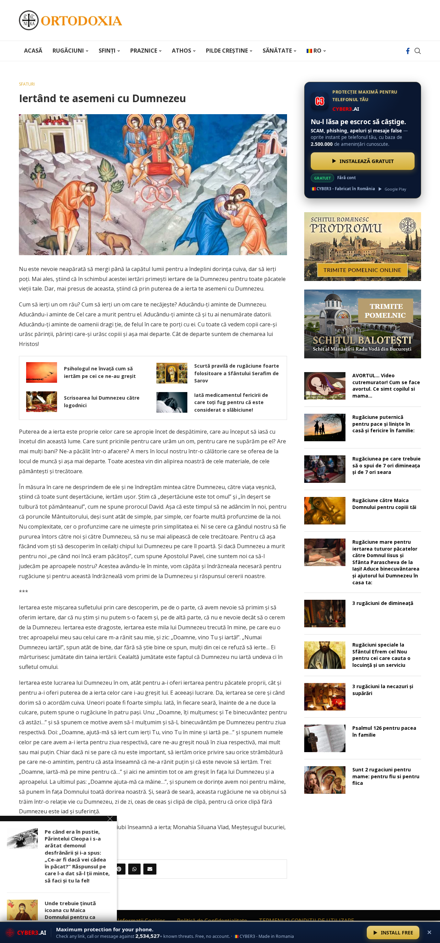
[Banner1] (362, 246)
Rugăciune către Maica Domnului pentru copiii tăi (384, 503)
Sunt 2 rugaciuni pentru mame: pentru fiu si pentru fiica (385, 776)
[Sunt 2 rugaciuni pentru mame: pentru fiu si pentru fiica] (324, 780)
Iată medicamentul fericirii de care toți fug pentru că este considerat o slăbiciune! (231, 402)
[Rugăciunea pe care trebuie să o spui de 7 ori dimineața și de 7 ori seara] (324, 469)
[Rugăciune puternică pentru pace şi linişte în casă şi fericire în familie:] (324, 427)
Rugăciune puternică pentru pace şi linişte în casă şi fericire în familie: (383, 424)
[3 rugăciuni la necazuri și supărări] (324, 697)
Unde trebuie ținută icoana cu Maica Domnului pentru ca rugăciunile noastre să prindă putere (73, 917)
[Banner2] (362, 324)
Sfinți (107, 50)
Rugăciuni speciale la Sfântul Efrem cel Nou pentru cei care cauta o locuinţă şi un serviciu (381, 654)
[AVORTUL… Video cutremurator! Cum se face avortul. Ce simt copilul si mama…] (324, 386)
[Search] (417, 51)
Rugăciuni (68, 50)
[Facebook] (408, 51)
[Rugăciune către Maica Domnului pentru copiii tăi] (324, 510)
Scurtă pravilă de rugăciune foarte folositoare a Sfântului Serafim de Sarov (236, 373)
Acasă (33, 50)
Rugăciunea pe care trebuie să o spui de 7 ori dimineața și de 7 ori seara (386, 465)
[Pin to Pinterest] (118, 869)
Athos (181, 50)
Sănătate (277, 50)
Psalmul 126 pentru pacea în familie (384, 731)
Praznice (143, 50)
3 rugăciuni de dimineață (382, 603)
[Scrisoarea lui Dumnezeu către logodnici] (41, 401)
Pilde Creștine (227, 50)
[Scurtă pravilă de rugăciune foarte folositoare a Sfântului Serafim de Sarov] (171, 373)
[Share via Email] (149, 869)
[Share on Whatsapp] (134, 869)
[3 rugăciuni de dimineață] (324, 613)
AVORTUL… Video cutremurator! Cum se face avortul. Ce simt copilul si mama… (386, 385)
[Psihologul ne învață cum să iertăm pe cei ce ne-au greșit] (41, 372)
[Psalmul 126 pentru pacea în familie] (324, 738)
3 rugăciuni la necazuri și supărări (382, 689)
